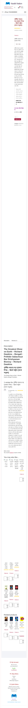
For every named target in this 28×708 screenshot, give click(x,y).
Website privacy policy (14, 686)
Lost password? (14, 666)
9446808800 (14, 670)
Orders (14, 676)
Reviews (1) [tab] (14, 340)
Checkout (14, 679)
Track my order (14, 689)
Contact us (14, 691)
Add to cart (17, 119)
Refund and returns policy (14, 688)
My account (14, 664)
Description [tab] (6, 340)
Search (14, 8)
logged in (12, 452)
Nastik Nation (16, 3)
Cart (14, 677)
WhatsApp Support (14, 680)
